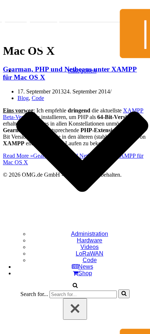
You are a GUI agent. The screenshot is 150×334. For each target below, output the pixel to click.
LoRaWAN (89, 253)
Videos (89, 247)
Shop (85, 273)
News (85, 267)
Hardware (89, 240)
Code (90, 260)
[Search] (75, 286)
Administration (89, 234)
